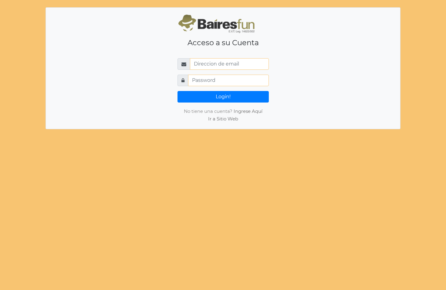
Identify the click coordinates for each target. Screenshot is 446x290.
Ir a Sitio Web (223, 119)
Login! (223, 96)
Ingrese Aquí (248, 111)
